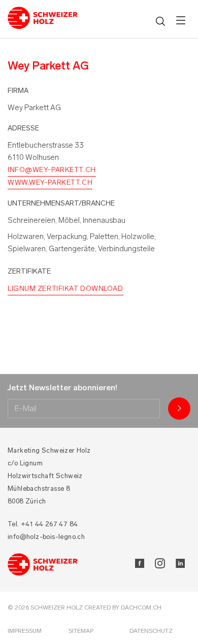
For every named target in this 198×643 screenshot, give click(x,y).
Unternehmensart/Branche (61, 203)
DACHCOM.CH (141, 607)
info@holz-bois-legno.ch (46, 536)
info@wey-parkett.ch (52, 169)
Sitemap (81, 630)
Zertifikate (29, 271)
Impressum (25, 630)
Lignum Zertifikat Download (65, 288)
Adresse (23, 128)
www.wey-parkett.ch (50, 182)
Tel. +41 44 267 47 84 (43, 524)
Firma (18, 90)
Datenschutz (151, 630)
